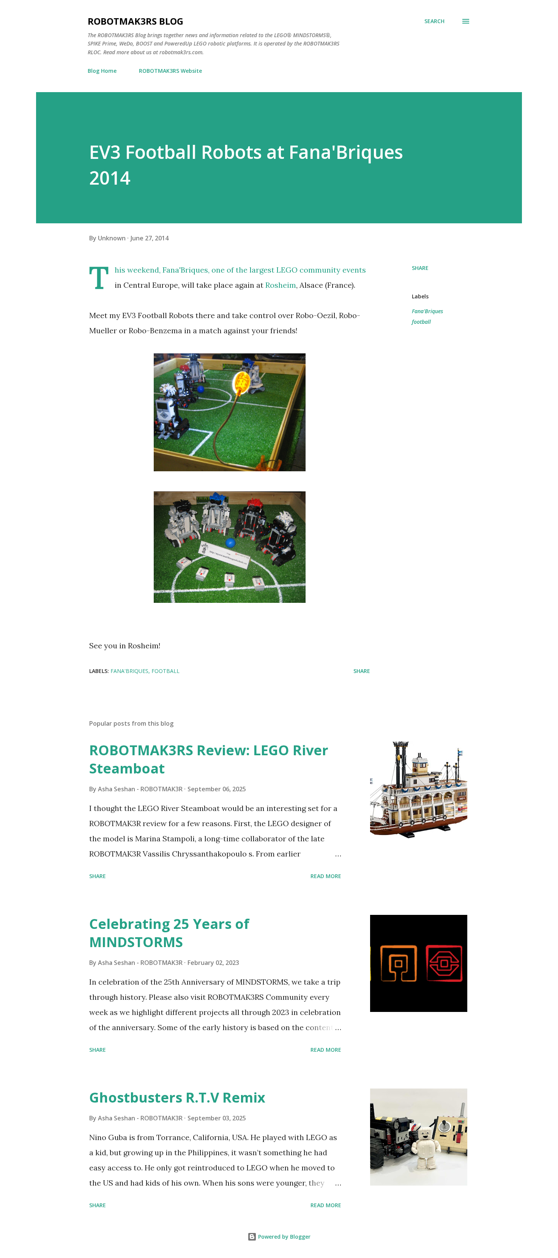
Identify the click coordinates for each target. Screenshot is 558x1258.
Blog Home (102, 70)
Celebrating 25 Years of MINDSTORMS (169, 932)
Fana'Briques (185, 270)
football (421, 321)
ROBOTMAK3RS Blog (135, 21)
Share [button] (420, 267)
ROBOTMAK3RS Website (170, 70)
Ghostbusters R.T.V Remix (177, 1097)
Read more (326, 876)
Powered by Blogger (284, 1236)
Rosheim (280, 285)
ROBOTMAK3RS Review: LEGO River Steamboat (208, 759)
